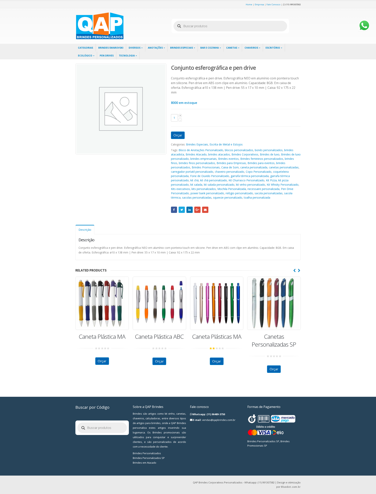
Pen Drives (107, 55)
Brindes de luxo (269, 154)
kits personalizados (204, 189)
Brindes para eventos (261, 163)
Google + (197, 210)
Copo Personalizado (258, 171)
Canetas (231, 47)
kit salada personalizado (219, 184)
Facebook (174, 210)
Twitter (182, 210)
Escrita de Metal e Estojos (226, 144)
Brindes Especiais (181, 47)
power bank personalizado (207, 193)
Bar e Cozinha (209, 47)
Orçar (178, 135)
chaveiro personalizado (229, 171)
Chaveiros (251, 47)
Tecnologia (127, 55)
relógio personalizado (239, 193)
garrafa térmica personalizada (250, 176)
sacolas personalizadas (197, 197)
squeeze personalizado (227, 197)
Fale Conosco (273, 4)
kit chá (194, 180)
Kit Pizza (271, 180)
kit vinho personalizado (250, 184)
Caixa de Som (230, 167)
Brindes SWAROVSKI (110, 47)
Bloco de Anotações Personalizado (201, 150)
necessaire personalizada (263, 189)
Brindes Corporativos (244, 154)
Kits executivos (180, 189)
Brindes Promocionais (206, 167)
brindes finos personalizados (197, 163)
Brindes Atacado (196, 154)
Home (249, 4)
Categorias (85, 47)
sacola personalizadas (269, 193)
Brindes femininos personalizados (261, 159)
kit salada (196, 184)
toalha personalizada (257, 197)
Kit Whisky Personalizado (282, 184)
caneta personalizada (253, 167)
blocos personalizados (239, 150)
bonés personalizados (269, 150)
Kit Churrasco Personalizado (246, 180)
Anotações (155, 47)
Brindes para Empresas (231, 163)
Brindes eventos (228, 159)
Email (205, 210)
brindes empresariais (203, 159)
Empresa (259, 4)
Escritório (273, 47)
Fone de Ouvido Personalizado (209, 176)
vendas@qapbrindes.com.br (218, 420)
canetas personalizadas (284, 167)
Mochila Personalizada (231, 189)
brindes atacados (219, 154)
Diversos (134, 47)
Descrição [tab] (85, 230)
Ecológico (85, 55)
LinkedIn (189, 210)
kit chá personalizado (213, 180)
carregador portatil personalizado (192, 171)
